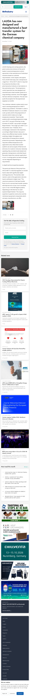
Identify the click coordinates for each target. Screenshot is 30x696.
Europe (4, 214)
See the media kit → (6, 610)
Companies (5, 630)
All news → (26, 467)
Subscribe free (18, 7)
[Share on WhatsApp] (12, 214)
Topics (4, 636)
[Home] (7, 12)
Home (2, 16)
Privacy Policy (6, 669)
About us (5, 657)
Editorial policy (6, 660)
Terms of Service (15, 244)
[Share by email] (10, 214)
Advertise (5, 645)
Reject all (4, 693)
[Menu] (26, 11)
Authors (4, 638)
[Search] (2, 7)
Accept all (20, 693)
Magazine (5, 633)
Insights (4, 624)
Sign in (26, 7)
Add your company (7, 651)
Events (4, 627)
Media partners (6, 648)
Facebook (5, 678)
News (6, 16)
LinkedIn (4, 676)
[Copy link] (8, 214)
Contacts (5, 663)
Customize (12, 693)
